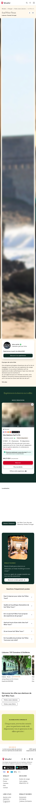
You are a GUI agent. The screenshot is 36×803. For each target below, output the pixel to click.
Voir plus (4, 382)
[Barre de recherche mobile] (26, 3)
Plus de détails (18, 467)
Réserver (18, 463)
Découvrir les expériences (18, 355)
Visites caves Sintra (10, 704)
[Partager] (29, 13)
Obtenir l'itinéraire (9, 523)
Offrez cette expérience (17, 471)
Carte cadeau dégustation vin (23, 782)
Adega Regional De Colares (10, 679)
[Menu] (33, 3)
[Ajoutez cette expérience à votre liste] (32, 404)
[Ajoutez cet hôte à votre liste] (33, 13)
